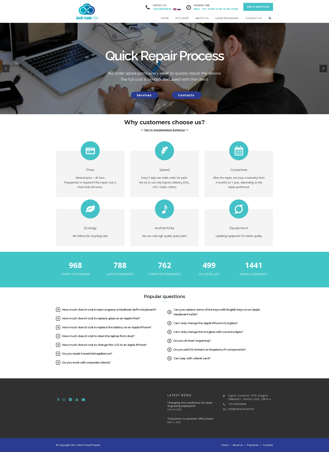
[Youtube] (77, 399)
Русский (182, 18)
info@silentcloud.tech (241, 409)
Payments (253, 445)
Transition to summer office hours (190, 418)
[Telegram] (70, 399)
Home (165, 18)
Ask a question (258, 6)
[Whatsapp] (64, 399)
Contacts (186, 95)
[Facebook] (58, 399)
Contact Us (253, 18)
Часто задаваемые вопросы (164, 130)
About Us (202, 18)
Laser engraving (227, 18)
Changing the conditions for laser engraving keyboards (189, 404)
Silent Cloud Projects (89, 445)
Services (145, 95)
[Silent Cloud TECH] (77, 11)
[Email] (83, 399)
